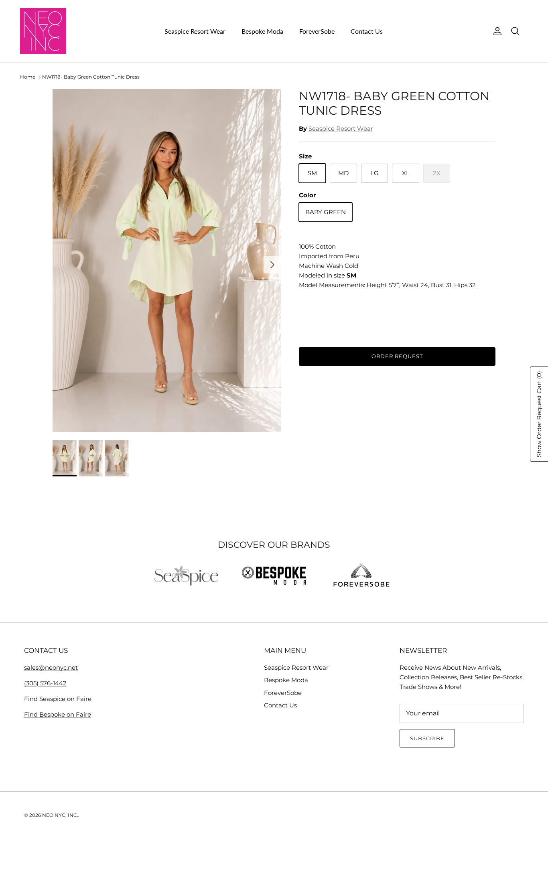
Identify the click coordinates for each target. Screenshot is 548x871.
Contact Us (367, 31)
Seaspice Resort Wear (194, 31)
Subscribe (427, 738)
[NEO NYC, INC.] (43, 31)
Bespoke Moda (262, 31)
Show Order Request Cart (539, 414)
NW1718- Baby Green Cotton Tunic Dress (91, 77)
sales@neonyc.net (51, 667)
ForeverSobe (317, 31)
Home (27, 77)
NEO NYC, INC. (60, 815)
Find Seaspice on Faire (57, 699)
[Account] (495, 31)
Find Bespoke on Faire (57, 714)
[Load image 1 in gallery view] (167, 260)
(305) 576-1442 (45, 683)
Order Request (397, 356)
